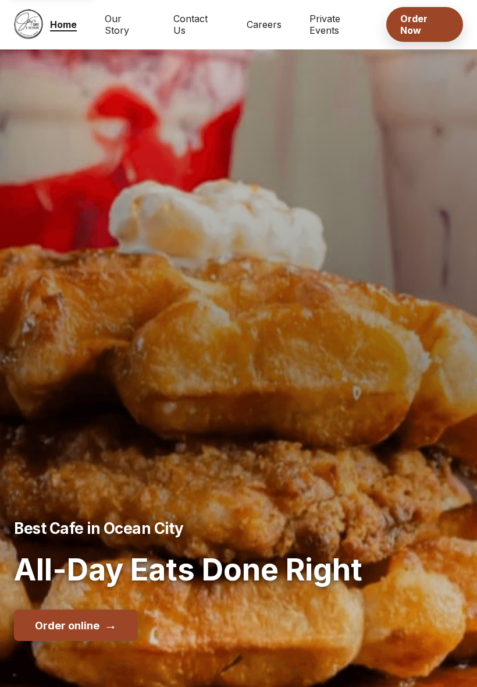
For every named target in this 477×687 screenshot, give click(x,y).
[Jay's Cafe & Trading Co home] (28, 24)
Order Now (414, 24)
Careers (264, 24)
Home (63, 24)
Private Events (324, 24)
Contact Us (190, 24)
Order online (76, 624)
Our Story (117, 24)
